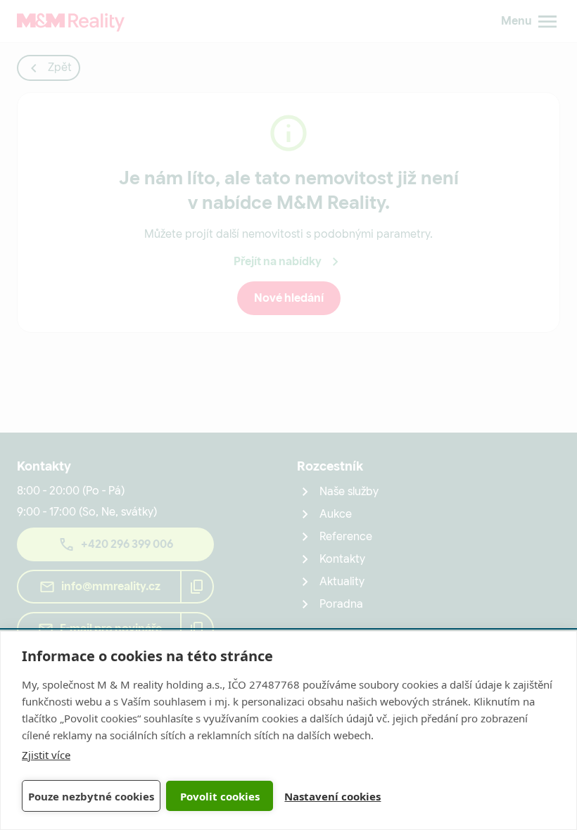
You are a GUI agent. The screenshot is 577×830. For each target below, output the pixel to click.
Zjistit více (46, 755)
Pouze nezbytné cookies (91, 796)
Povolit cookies (220, 796)
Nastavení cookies (332, 796)
